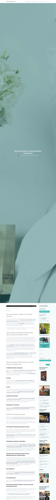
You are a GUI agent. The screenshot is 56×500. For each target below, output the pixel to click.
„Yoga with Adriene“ (15, 383)
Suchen (40, 363)
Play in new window (12, 308)
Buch (49, 1)
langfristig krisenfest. (18, 432)
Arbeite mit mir (34, 1)
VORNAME (40, 353)
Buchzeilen (19, 349)
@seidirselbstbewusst (42, 471)
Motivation (28, 155)
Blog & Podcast (41, 1)
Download (17, 308)
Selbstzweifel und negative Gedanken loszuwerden (14, 448)
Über (45, 1)
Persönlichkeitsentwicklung (34, 155)
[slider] (35, 306)
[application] (21, 306)
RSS (10, 310)
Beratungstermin (28, 1)
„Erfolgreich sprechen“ (42, 424)
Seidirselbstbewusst (10, 1)
